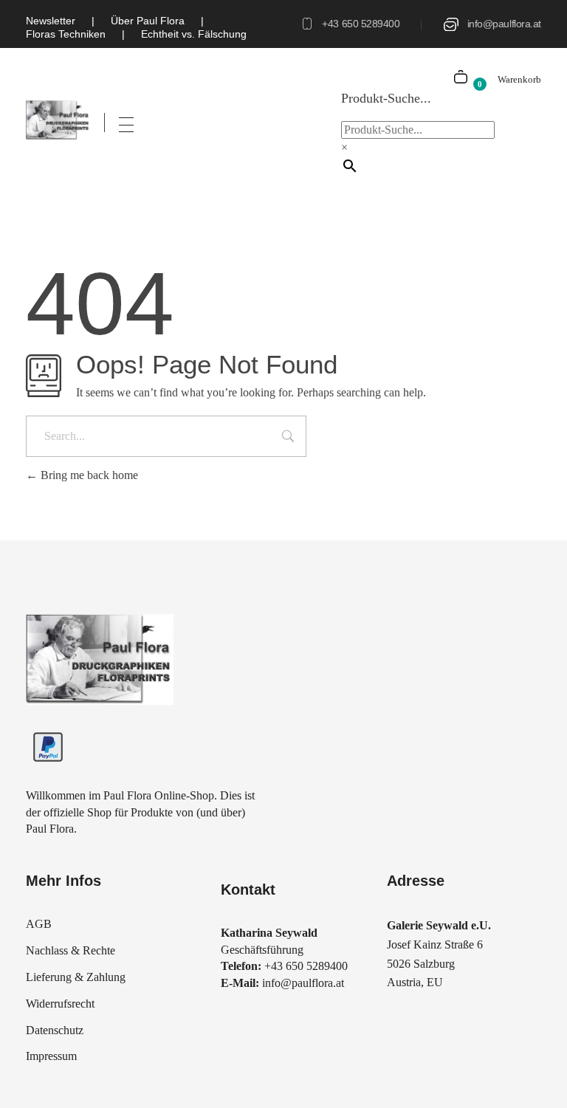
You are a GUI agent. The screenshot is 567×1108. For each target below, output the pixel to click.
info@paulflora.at (504, 24)
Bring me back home (88, 475)
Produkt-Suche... (386, 98)
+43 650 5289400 (360, 24)
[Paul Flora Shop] (58, 120)
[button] (32, 1075)
